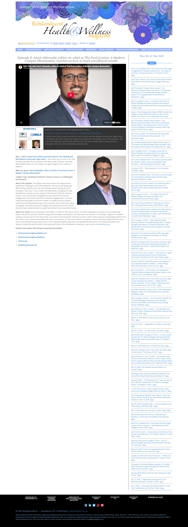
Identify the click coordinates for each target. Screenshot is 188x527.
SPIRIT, (68, 43)
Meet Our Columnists (53, 50)
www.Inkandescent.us (79, 511)
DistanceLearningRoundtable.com (32, 233)
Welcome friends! (33, 50)
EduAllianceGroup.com (27, 245)
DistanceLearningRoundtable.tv (31, 237)
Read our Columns (75, 50)
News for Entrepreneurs (127, 50)
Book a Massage (106, 50)
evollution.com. (104, 224)
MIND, (56, 43)
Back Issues (91, 50)
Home (20, 50)
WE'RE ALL (87, 43)
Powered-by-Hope (155, 497)
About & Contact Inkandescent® (156, 50)
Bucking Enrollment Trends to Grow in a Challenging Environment (73, 133)
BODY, (62, 43)
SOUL (74, 43)
